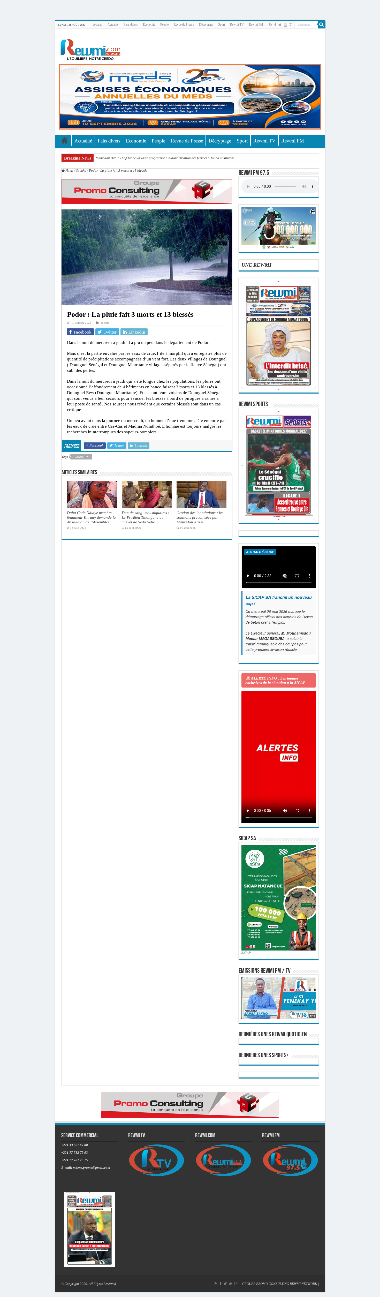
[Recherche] (321, 24)
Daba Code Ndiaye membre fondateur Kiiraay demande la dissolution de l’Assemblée (91, 517)
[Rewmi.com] (91, 48)
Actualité (113, 24)
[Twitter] (280, 25)
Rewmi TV (237, 24)
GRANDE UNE (81, 456)
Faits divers (131, 24)
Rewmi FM (256, 24)
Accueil (97, 24)
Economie (149, 24)
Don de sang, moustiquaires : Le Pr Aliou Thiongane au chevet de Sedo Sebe (145, 517)
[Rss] (271, 25)
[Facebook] (275, 25)
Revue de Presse (184, 24)
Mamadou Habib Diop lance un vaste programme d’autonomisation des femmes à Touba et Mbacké (165, 158)
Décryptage (206, 24)
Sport (221, 24)
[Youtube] (285, 25)
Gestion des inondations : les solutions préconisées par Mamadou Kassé (200, 517)
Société (81, 170)
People (164, 24)
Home (69, 170)
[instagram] (290, 25)
